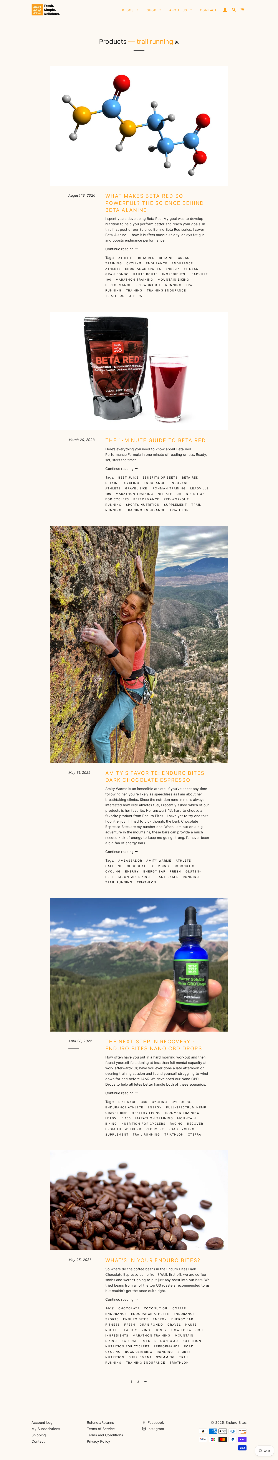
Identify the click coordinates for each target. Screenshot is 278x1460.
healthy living (146, 1112)
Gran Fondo (117, 274)
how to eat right (188, 1330)
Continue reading (120, 249)
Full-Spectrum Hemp (186, 1107)
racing (176, 1123)
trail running (118, 882)
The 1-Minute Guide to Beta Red (155, 440)
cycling (134, 263)
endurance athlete (124, 1107)
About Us (178, 10)
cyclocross (183, 1102)
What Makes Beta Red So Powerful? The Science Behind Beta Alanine (154, 203)
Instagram (155, 1429)
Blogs (128, 10)
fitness (191, 268)
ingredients (173, 274)
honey (161, 1330)
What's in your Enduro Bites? (152, 1260)
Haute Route (145, 274)
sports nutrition (143, 504)
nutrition (192, 1341)
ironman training (169, 488)
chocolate (137, 866)
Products (113, 41)
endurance (156, 263)
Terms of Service (101, 1429)
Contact (208, 10)
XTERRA (135, 296)
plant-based (166, 877)
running (173, 285)
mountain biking (173, 279)
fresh (175, 871)
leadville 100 (118, 1118)
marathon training (134, 279)
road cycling (182, 1129)
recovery (155, 1129)
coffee (179, 1308)
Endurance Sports (143, 268)
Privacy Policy (98, 1441)
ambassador (130, 860)
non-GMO (169, 1341)
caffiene (113, 866)
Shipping (38, 1435)
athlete (126, 258)
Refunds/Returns (100, 1422)
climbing (160, 866)
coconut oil (186, 866)
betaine (166, 258)
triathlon (115, 296)
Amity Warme (158, 860)
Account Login (43, 1422)
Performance (118, 285)
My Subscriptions (45, 1429)
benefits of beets (160, 477)
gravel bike (136, 488)
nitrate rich (170, 493)
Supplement (175, 504)
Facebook (155, 1422)
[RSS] (177, 42)
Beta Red (146, 258)
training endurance (166, 290)
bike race (127, 1102)
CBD (144, 1102)
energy (172, 268)
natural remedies (138, 1341)
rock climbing (138, 1351)
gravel (174, 1324)
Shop (152, 10)
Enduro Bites (136, 1319)
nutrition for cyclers (143, 1123)
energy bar (154, 871)
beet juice (128, 477)
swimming (165, 1357)
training (134, 290)
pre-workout (148, 285)
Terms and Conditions (105, 1435)
